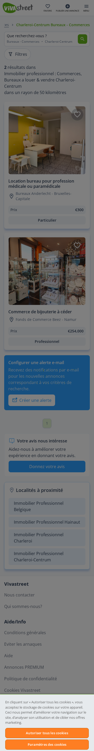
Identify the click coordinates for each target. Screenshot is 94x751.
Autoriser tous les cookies (47, 733)
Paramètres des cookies (47, 744)
